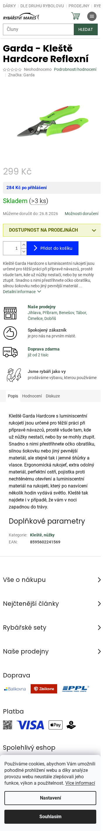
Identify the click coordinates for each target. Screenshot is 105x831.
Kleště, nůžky (42, 535)
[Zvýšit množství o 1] (24, 245)
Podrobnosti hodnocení (75, 69)
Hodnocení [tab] (32, 396)
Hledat (85, 29)
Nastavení (50, 798)
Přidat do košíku (56, 248)
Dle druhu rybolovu (42, 5)
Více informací (80, 783)
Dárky (9, 5)
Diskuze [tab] (53, 396)
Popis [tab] (13, 396)
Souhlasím (50, 816)
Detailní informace (19, 291)
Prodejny (79, 5)
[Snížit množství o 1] (24, 251)
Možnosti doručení (81, 213)
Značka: (21, 75)
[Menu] (92, 16)
